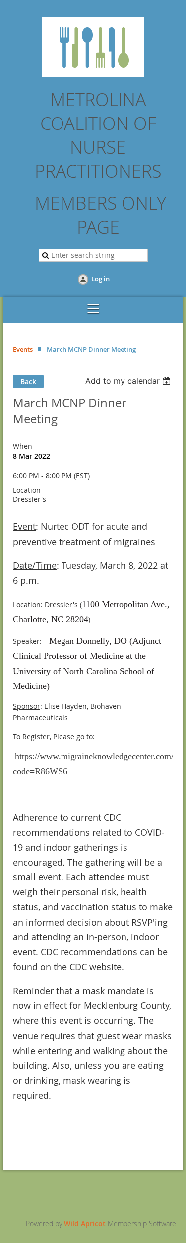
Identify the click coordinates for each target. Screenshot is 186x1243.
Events (23, 349)
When (22, 446)
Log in (100, 278)
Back (28, 381)
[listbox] (129, 381)
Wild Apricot (85, 1223)
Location (27, 490)
